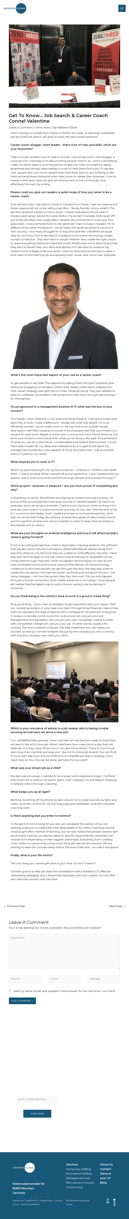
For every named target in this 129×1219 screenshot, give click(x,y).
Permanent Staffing (79, 1173)
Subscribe (37, 1113)
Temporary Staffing (78, 1169)
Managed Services (78, 1178)
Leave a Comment (21, 127)
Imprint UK (18, 1200)
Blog (103, 1182)
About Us (106, 1164)
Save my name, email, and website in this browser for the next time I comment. (64, 991)
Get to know (43, 127)
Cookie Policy (46, 1200)
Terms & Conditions (30, 1204)
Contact (105, 1169)
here (19, 879)
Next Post (117, 906)
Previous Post (14, 906)
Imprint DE (32, 1200)
